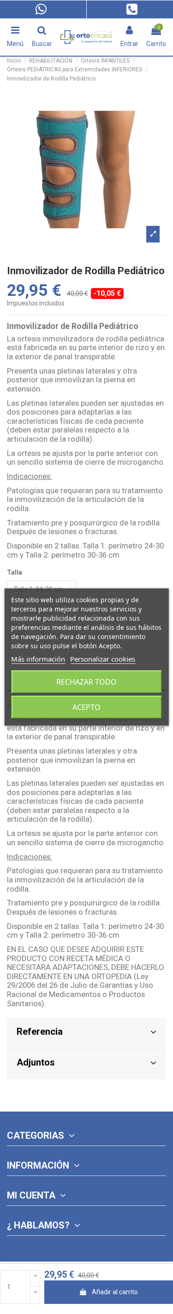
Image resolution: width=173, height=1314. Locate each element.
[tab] (86, 1033)
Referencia (40, 1031)
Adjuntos (36, 1062)
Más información (38, 658)
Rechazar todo (86, 682)
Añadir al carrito (115, 1292)
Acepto (86, 707)
